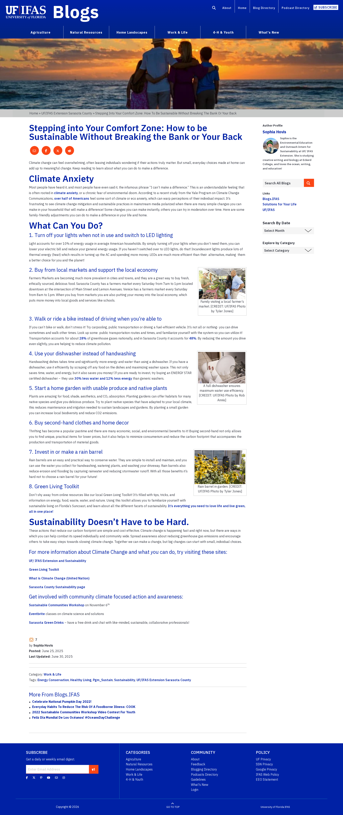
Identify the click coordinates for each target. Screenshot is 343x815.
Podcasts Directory (204, 774)
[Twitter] (34, 777)
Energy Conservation (53, 680)
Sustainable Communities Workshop (56, 605)
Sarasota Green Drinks (46, 623)
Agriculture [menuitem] (41, 32)
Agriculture (133, 759)
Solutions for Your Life (280, 204)
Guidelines (198, 779)
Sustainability (124, 680)
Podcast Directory (295, 8)
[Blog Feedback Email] (56, 777)
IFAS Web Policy (267, 774)
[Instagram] (64, 777)
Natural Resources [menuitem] (86, 32)
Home (242, 8)
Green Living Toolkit (44, 569)
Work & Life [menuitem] (178, 32)
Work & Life (52, 674)
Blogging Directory (204, 769)
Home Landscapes (139, 769)
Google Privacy (266, 769)
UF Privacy (263, 759)
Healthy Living (81, 680)
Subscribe (327, 7)
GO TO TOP (172, 807)
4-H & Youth (134, 779)
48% (192, 338)
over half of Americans (71, 198)
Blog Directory (264, 8)
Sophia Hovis (274, 131)
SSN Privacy (264, 764)
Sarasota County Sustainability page (57, 587)
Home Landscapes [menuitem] (132, 32)
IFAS (287, 807)
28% (83, 338)
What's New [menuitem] (269, 32)
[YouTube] (48, 777)
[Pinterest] (41, 777)
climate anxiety (66, 193)
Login (194, 790)
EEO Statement (267, 779)
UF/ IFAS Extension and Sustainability (57, 561)
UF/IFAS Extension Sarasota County (66, 113)
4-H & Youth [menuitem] (223, 32)
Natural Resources (139, 764)
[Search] (214, 8)
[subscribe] (93, 769)
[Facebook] (27, 777)
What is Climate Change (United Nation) (59, 578)
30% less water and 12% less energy (103, 378)
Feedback (198, 764)
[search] (309, 183)
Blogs (75, 11)
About (226, 8)
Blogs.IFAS (271, 199)
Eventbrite (37, 614)
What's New (199, 785)
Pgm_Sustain (103, 680)
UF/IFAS (269, 210)
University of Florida (272, 807)
